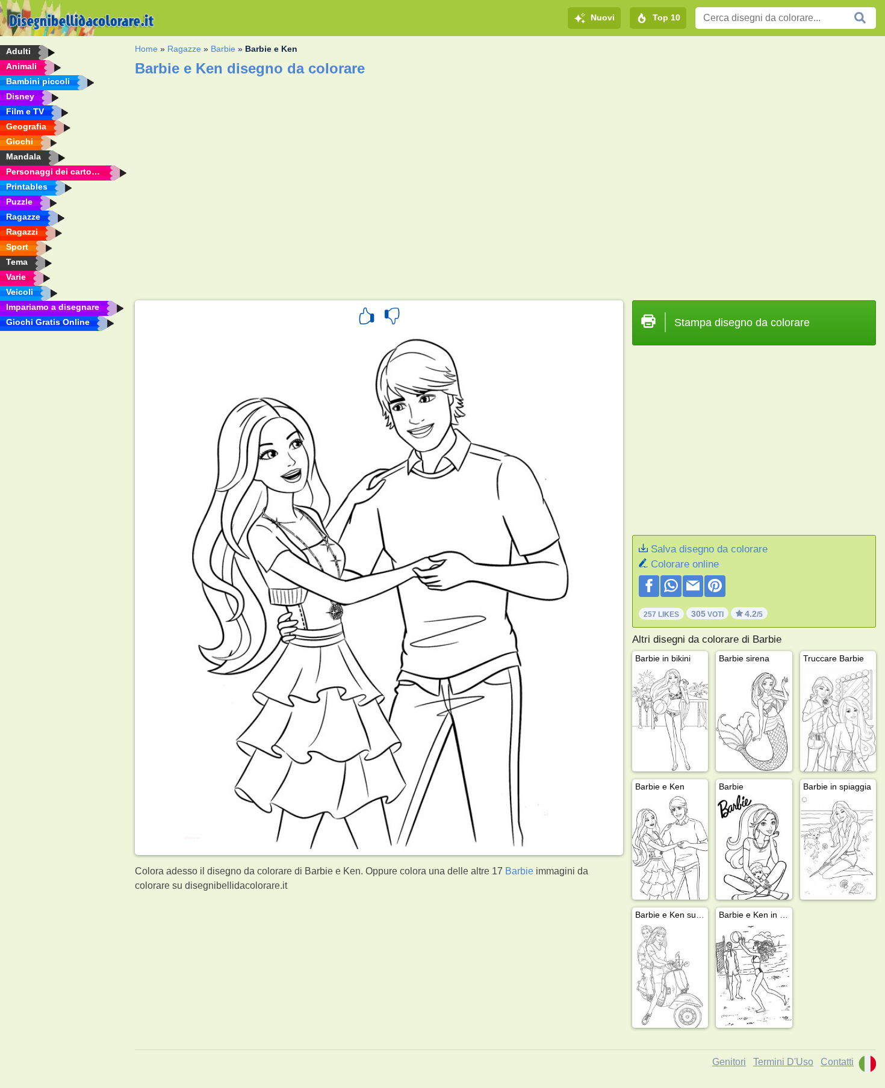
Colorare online (685, 564)
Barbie (223, 49)
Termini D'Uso (783, 1062)
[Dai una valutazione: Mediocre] (392, 317)
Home (146, 49)
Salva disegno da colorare (709, 549)
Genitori (729, 1062)
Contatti (837, 1062)
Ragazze (184, 49)
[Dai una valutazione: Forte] (366, 317)
